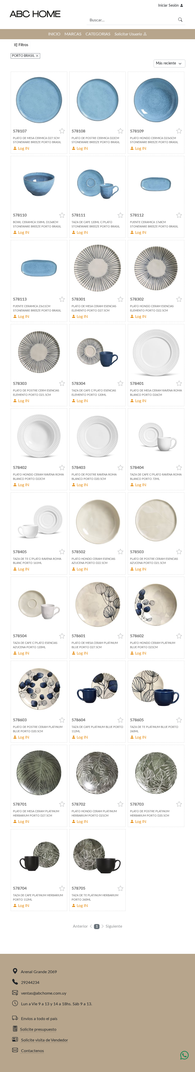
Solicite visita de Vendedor (44, 1040)
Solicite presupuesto (38, 1029)
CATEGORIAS (98, 34)
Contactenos (32, 1051)
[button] (62, 131)
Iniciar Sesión (169, 5)
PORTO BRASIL (24, 55)
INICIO (54, 34)
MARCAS (73, 34)
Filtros (23, 45)
